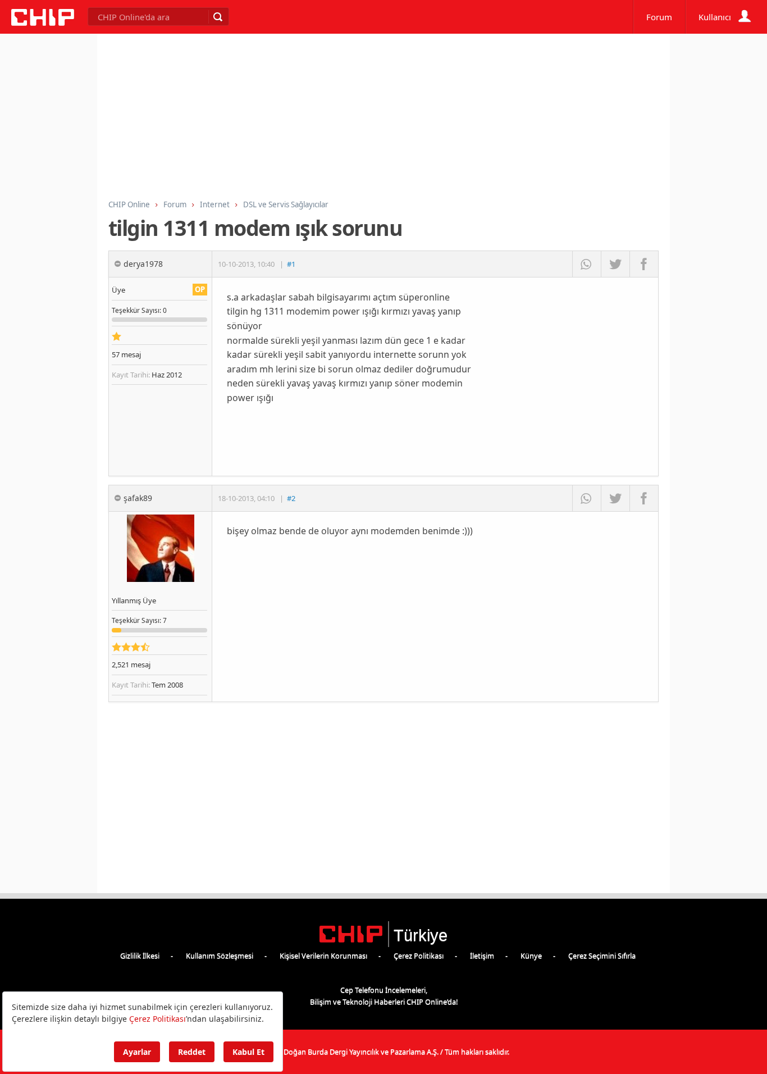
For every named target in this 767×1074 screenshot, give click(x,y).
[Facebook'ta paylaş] (643, 264)
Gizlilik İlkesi (139, 955)
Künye (531, 955)
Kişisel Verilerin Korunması (323, 955)
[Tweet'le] (615, 264)
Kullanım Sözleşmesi (219, 955)
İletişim (482, 955)
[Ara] (217, 17)
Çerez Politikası (419, 955)
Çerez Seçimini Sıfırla (602, 955)
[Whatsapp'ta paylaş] (586, 264)
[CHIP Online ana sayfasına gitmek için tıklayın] (42, 22)
